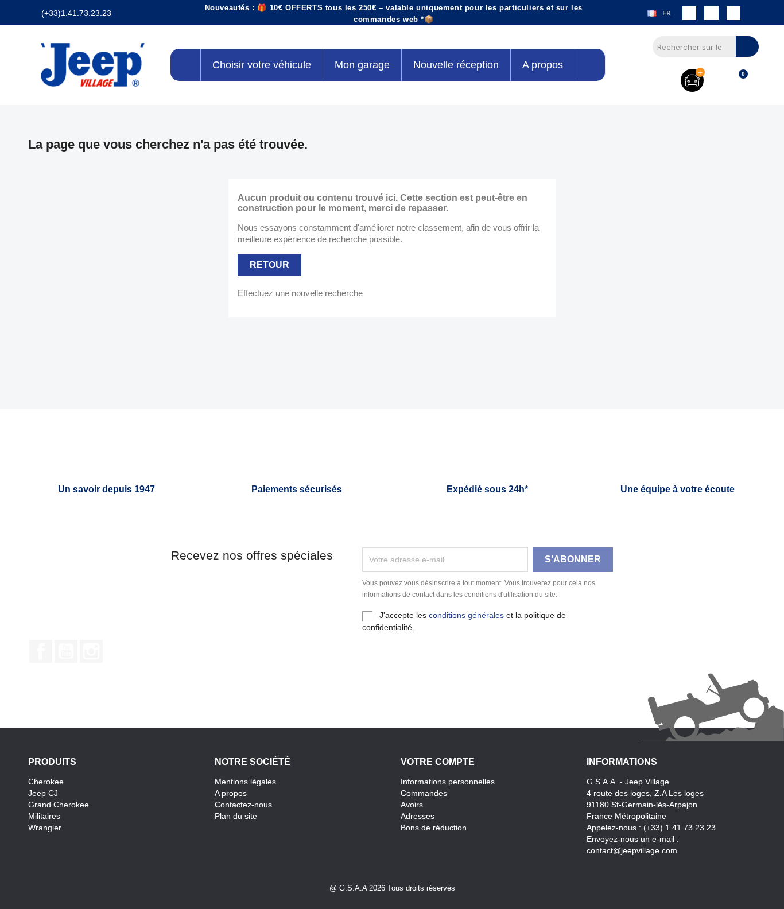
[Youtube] (733, 13)
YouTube (66, 651)
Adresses (417, 816)
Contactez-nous (243, 804)
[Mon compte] (719, 80)
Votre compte (438, 762)
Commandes (424, 793)
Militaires (44, 816)
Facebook (40, 651)
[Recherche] (747, 46)
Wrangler (44, 827)
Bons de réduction (434, 827)
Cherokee (46, 781)
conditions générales (466, 615)
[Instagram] (711, 13)
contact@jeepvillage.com (632, 850)
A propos (231, 793)
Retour (269, 265)
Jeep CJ (43, 793)
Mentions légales (245, 781)
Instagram (91, 651)
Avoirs (412, 804)
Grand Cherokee (58, 804)
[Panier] (738, 80)
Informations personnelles (448, 781)
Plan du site (236, 816)
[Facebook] (689, 13)
